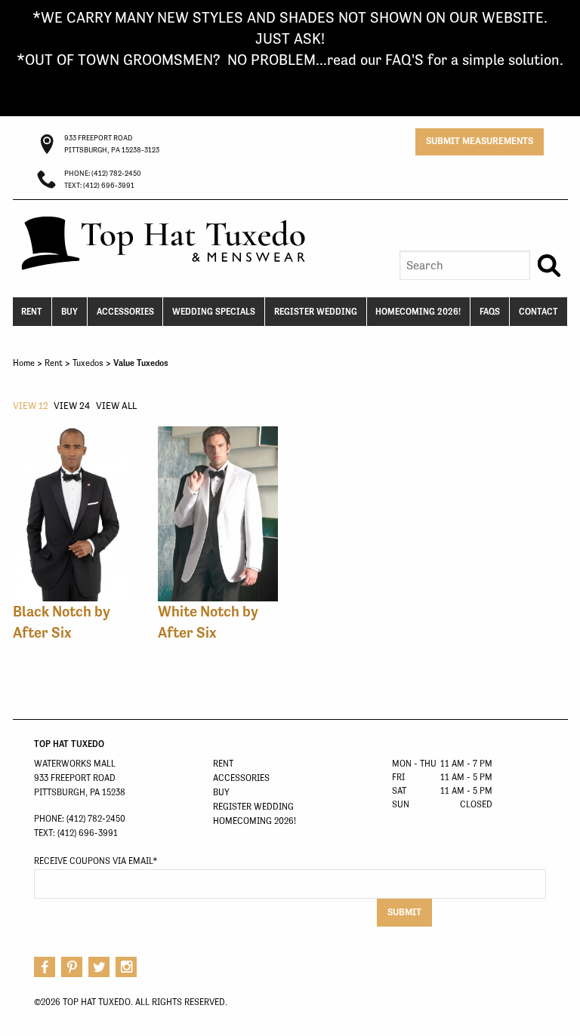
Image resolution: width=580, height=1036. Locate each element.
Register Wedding (315, 311)
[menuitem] (33, 311)
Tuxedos (87, 363)
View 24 (72, 405)
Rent (31, 311)
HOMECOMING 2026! (418, 311)
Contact (538, 311)
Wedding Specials (213, 311)
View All (116, 405)
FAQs (490, 311)
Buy (69, 311)
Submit (404, 912)
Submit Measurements (479, 140)
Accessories (125, 311)
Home (24, 363)
